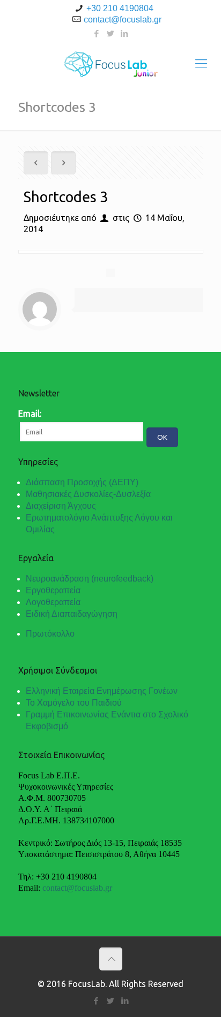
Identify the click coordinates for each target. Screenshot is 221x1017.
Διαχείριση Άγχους (61, 505)
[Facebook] (96, 33)
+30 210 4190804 (119, 8)
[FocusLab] (110, 63)
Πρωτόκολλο (50, 633)
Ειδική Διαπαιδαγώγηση (71, 613)
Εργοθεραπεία (53, 590)
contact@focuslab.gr (122, 19)
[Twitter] (110, 33)
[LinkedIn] (124, 33)
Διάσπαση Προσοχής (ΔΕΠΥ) (82, 482)
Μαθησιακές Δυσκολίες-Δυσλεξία (88, 494)
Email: (29, 413)
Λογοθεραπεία (53, 602)
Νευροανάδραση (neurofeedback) (89, 578)
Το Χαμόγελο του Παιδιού (74, 702)
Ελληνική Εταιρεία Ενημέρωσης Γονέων (102, 690)
